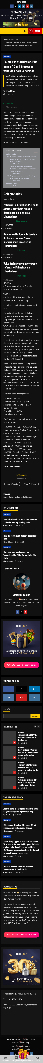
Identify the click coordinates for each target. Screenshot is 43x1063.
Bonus (37, 31)
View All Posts (30, 484)
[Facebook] (17, 612)
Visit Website (12, 484)
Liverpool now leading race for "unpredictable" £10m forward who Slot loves (19, 555)
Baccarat (7, 57)
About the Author (13, 183)
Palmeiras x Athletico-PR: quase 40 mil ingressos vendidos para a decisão (9, 782)
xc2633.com (9, 542)
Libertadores (17, 164)
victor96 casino (21, 12)
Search (6, 709)
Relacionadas (11, 154)
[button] (2, 31)
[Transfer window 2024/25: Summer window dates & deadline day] (21, 861)
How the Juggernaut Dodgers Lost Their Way (19, 537)
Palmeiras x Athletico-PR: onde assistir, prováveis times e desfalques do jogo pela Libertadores (23, 159)
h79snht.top (10, 91)
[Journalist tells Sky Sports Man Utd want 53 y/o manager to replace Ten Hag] (21, 803)
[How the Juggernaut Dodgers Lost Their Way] (21, 531)
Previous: (17, 495)
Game (32, 1039)
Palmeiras (16, 173)
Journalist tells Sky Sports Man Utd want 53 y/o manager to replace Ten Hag (9, 767)
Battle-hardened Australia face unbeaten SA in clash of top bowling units (20, 521)
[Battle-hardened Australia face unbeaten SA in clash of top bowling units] (21, 514)
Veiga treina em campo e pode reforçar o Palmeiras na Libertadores (23, 177)
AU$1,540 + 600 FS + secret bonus (21, 665)
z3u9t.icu (8, 815)
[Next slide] (38, 726)
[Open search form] (25, 31)
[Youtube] (25, 612)
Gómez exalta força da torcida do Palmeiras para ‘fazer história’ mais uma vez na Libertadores (23, 168)
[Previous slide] (35, 726)
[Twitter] (21, 612)
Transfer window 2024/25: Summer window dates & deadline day (9, 737)
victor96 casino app (20, 1042)
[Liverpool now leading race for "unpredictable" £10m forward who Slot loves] (21, 547)
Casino (25, 1039)
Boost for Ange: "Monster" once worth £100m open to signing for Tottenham (9, 752)
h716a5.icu (8, 526)
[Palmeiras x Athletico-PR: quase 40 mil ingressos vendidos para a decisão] (21, 820)
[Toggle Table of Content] (34, 151)
